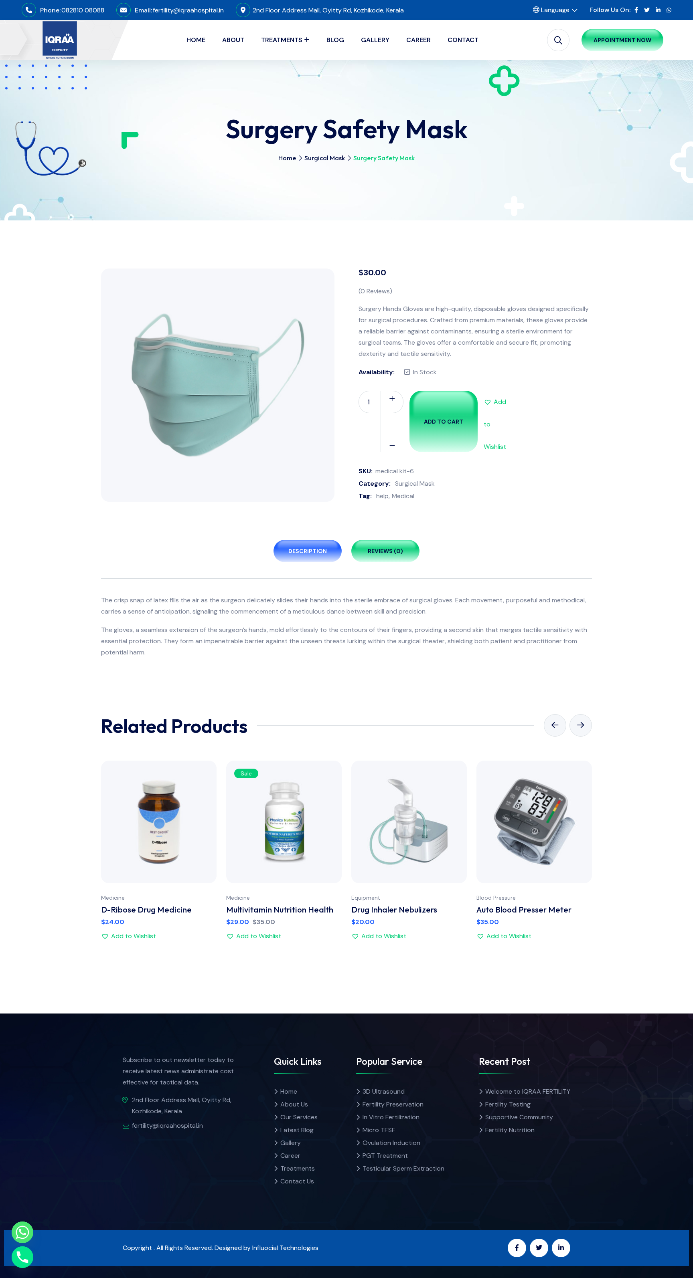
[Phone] (22, 1257)
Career (290, 1155)
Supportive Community (519, 1117)
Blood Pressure (496, 897)
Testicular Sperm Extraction (403, 1168)
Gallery (290, 1143)
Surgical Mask (324, 158)
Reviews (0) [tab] (385, 551)
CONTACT (463, 40)
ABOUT (233, 40)
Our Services (299, 1117)
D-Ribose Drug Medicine (146, 909)
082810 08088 (82, 10)
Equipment (365, 897)
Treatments (297, 1168)
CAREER (418, 40)
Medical (403, 496)
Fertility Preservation (393, 1104)
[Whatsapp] (22, 1232)
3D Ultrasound (384, 1091)
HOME (195, 40)
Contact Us (297, 1181)
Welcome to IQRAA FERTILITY (527, 1091)
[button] (495, 402)
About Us (294, 1104)
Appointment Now (622, 40)
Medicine (113, 897)
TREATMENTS (281, 40)
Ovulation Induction (391, 1143)
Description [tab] (307, 551)
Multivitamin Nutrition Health (279, 909)
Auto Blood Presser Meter (523, 909)
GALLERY (375, 40)
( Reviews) (375, 291)
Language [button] (554, 10)
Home (287, 158)
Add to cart (443, 421)
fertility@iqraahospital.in (188, 10)
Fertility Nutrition (510, 1130)
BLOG (335, 40)
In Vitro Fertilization (391, 1117)
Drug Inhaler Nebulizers (394, 909)
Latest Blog (297, 1130)
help (382, 496)
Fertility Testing (508, 1104)
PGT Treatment (385, 1155)
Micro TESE (379, 1130)
